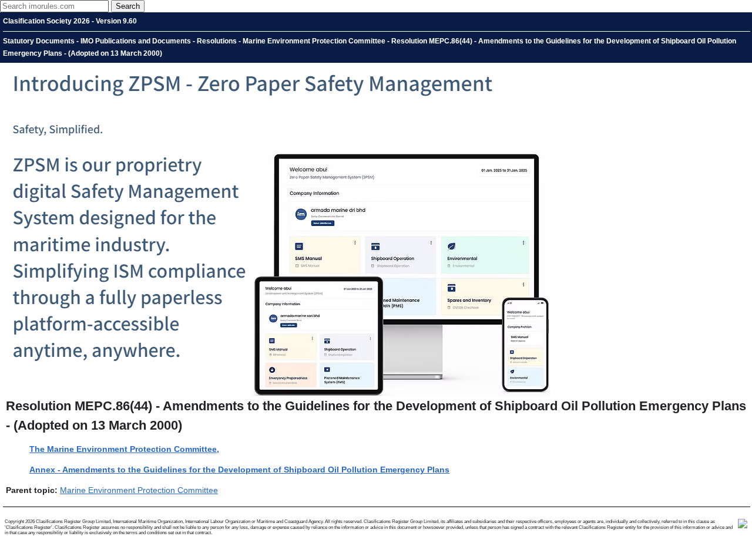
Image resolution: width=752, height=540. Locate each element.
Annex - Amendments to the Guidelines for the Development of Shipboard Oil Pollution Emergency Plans (239, 469)
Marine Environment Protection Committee (139, 490)
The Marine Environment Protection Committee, (124, 449)
